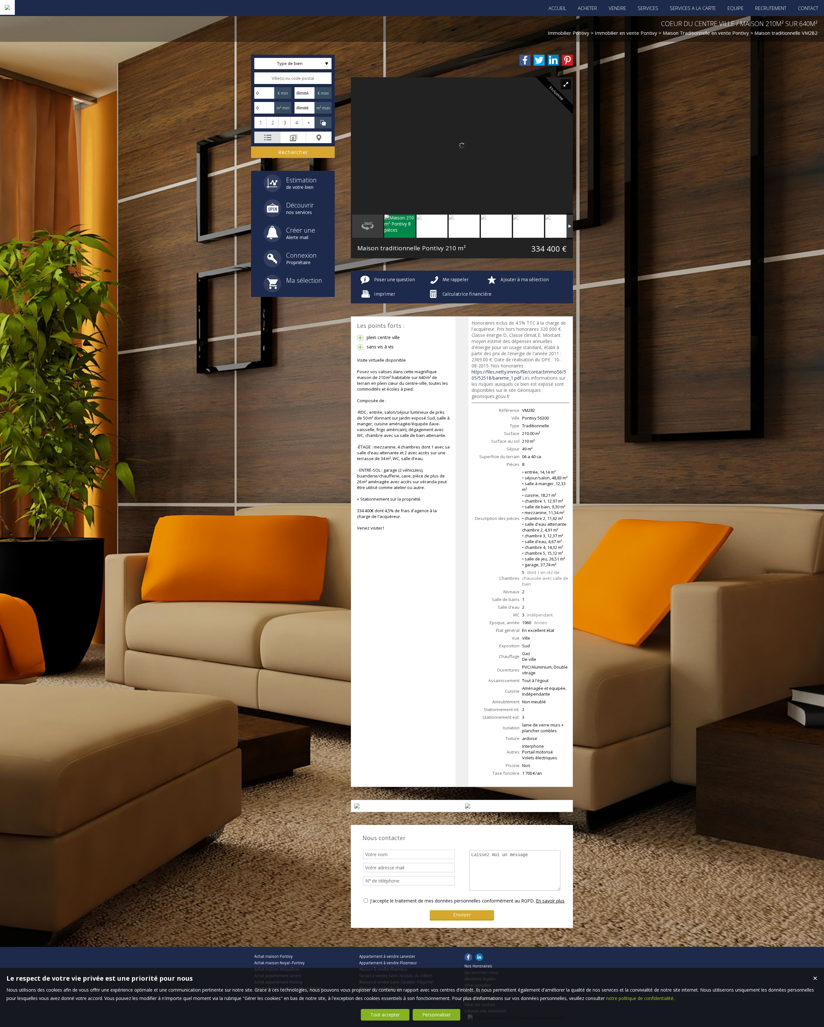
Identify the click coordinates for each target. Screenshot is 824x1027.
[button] (260, 122)
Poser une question (394, 279)
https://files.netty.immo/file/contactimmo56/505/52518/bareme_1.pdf (519, 375)
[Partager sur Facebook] (525, 60)
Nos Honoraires (478, 966)
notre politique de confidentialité (639, 998)
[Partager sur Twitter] (539, 60)
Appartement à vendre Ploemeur (388, 963)
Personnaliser (436, 1015)
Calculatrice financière (467, 294)
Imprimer (384, 294)
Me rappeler (456, 279)
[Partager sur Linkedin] (553, 60)
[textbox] (293, 78)
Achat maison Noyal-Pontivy (279, 963)
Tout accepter (385, 1015)
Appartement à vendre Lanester (387, 956)
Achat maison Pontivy (273, 956)
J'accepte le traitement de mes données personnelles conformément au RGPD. (452, 901)
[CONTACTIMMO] (7, 7)
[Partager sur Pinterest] (567, 60)
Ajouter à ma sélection (525, 279)
